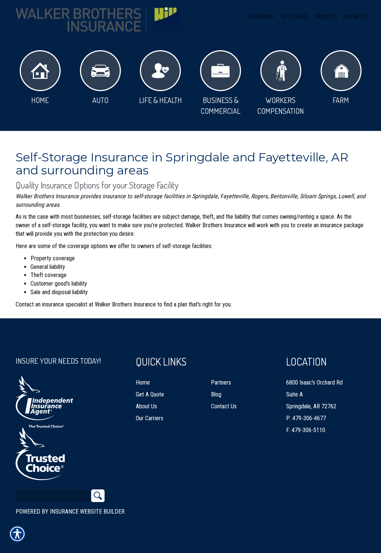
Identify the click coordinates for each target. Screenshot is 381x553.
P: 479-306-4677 (306, 418)
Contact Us (224, 406)
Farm (341, 100)
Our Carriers (149, 418)
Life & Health (160, 100)
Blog (216, 394)
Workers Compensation (280, 105)
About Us (146, 406)
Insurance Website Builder (87, 511)
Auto (100, 100)
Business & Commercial (220, 105)
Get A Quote (150, 394)
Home (40, 100)
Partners (221, 382)
